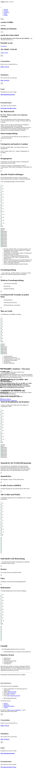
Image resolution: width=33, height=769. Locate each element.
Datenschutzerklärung (5, 400)
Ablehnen (8, 399)
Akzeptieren (3, 399)
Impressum (14, 400)
